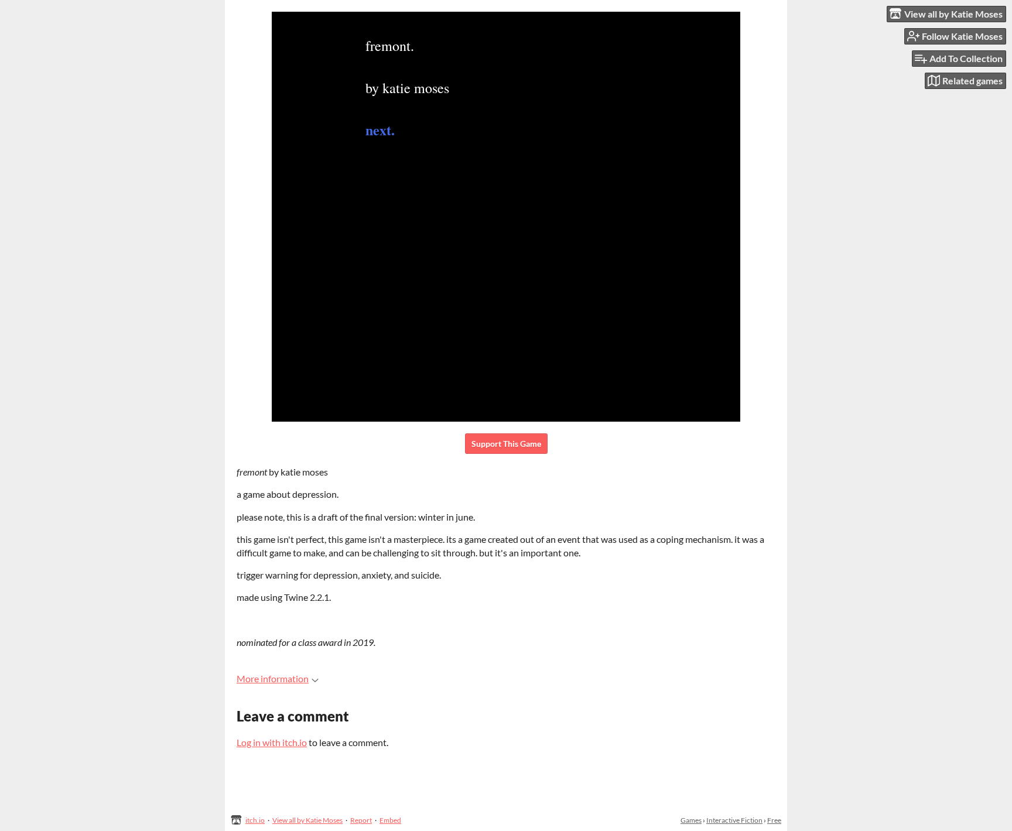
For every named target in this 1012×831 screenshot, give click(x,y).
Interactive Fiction (734, 820)
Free (774, 820)
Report (361, 820)
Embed (390, 820)
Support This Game (506, 444)
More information (273, 678)
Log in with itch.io (272, 742)
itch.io (255, 820)
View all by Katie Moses (307, 820)
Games (691, 820)
